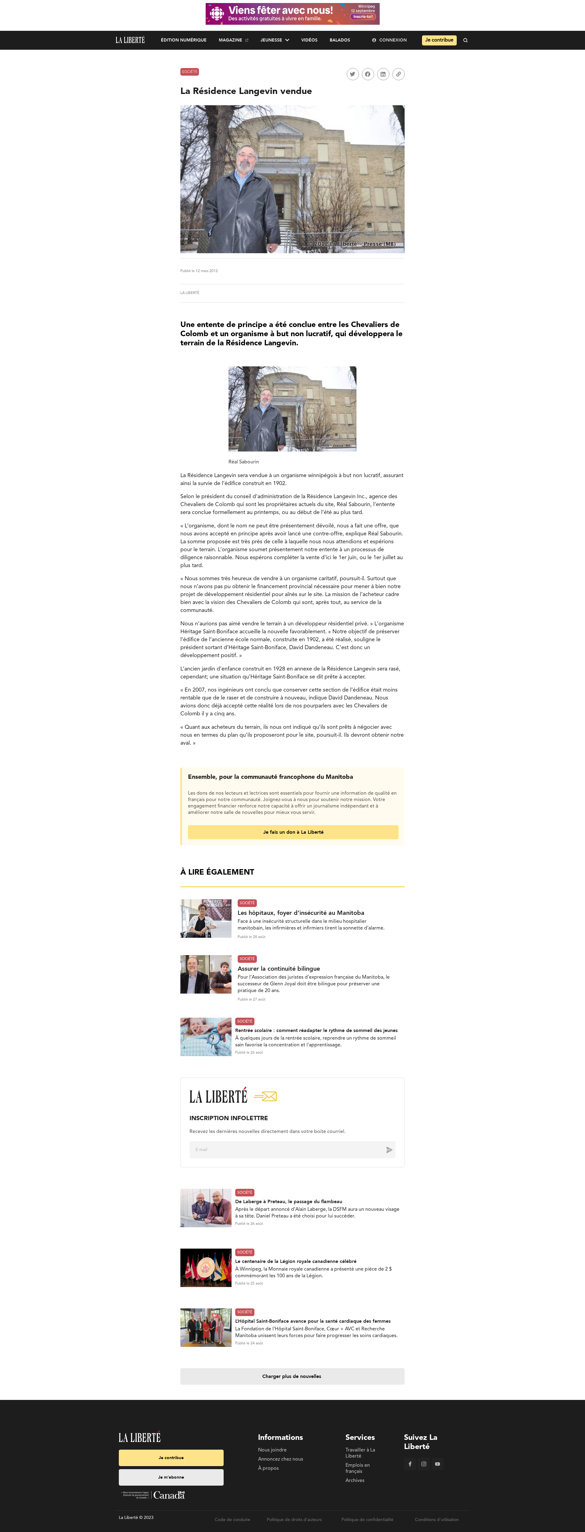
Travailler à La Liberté (360, 1453)
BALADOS (340, 40)
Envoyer (384, 1150)
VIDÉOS (309, 40)
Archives (355, 1480)
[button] (353, 74)
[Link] (398, 74)
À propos (268, 1468)
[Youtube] (437, 1469)
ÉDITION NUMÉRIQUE (184, 40)
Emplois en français (358, 1468)
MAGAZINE (230, 40)
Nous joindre (272, 1450)
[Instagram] (424, 1469)
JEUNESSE (271, 40)
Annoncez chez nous (280, 1459)
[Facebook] (410, 1469)
